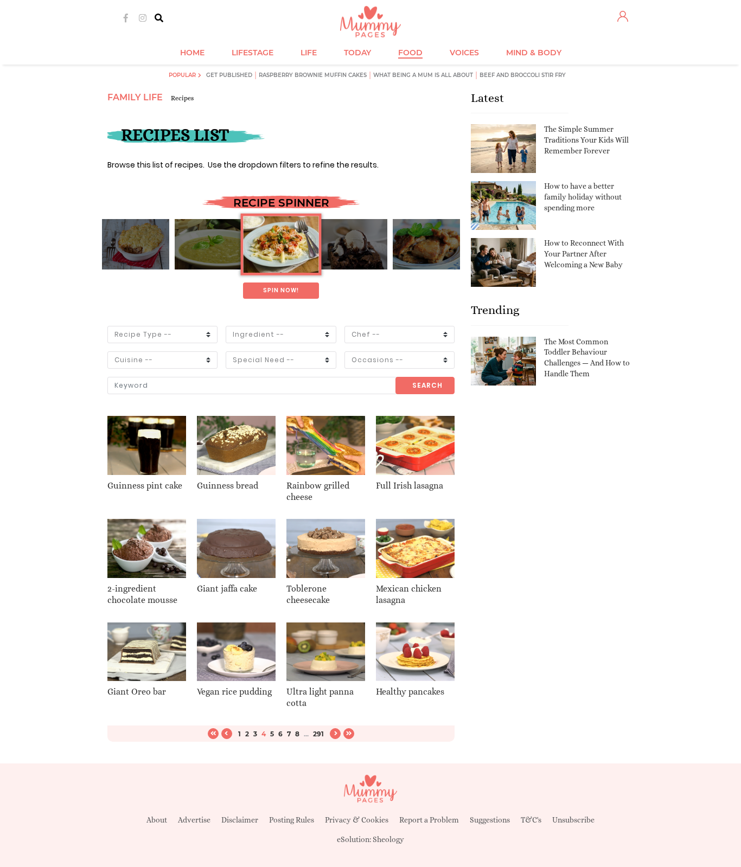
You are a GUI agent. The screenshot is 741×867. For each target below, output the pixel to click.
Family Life (135, 97)
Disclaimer (239, 819)
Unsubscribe (573, 819)
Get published (229, 75)
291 (318, 734)
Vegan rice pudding (234, 691)
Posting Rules (291, 819)
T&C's (531, 819)
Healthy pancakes (410, 691)
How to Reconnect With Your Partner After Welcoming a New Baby (584, 253)
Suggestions (490, 819)
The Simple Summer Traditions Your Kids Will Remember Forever (586, 140)
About (156, 819)
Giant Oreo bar (136, 691)
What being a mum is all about (423, 75)
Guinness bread (227, 485)
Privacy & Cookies (356, 819)
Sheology (388, 839)
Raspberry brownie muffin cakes (313, 75)
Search (427, 385)
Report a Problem (429, 819)
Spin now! (281, 290)
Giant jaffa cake (227, 588)
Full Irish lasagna (409, 485)
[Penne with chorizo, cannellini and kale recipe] (280, 244)
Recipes (182, 98)
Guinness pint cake (144, 485)
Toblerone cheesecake (308, 594)
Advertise (194, 819)
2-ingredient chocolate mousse (142, 594)
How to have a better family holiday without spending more (583, 196)
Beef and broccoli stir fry (523, 75)
